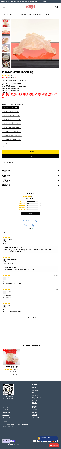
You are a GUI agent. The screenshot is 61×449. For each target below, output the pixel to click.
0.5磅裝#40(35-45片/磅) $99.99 (11, 139)
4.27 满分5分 (34, 196)
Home (4, 14)
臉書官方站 (35, 395)
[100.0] (26, 223)
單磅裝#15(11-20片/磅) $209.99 (11, 119)
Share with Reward (8, 417)
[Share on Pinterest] (12, 162)
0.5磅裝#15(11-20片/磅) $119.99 (11, 131)
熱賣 (8, 14)
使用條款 (34, 403)
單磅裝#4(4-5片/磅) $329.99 (10, 107)
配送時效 (34, 412)
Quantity (4, 143)
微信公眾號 (35, 390)
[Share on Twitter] (10, 162)
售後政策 (34, 415)
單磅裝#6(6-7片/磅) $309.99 (10, 111)
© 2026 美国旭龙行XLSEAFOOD (11, 444)
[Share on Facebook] (7, 162)
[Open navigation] (3, 7)
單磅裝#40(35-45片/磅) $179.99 (11, 127)
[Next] (17, 22)
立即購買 (30, 156)
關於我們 (34, 387)
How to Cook (6, 412)
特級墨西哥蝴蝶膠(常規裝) (11, 367)
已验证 (29, 228)
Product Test (6, 415)
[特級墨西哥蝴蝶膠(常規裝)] (11, 357)
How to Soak (6, 410)
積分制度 (34, 410)
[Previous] (13, 22)
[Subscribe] (27, 430)
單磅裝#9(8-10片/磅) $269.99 (11, 115)
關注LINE (34, 400)
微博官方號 (35, 392)
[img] (6, 237)
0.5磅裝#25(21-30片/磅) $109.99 (11, 135)
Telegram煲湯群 (36, 398)
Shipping (11, 80)
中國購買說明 (35, 417)
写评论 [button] (30, 213)
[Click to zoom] (56, 22)
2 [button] (28, 317)
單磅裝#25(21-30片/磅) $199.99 (11, 123)
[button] (5, 75)
